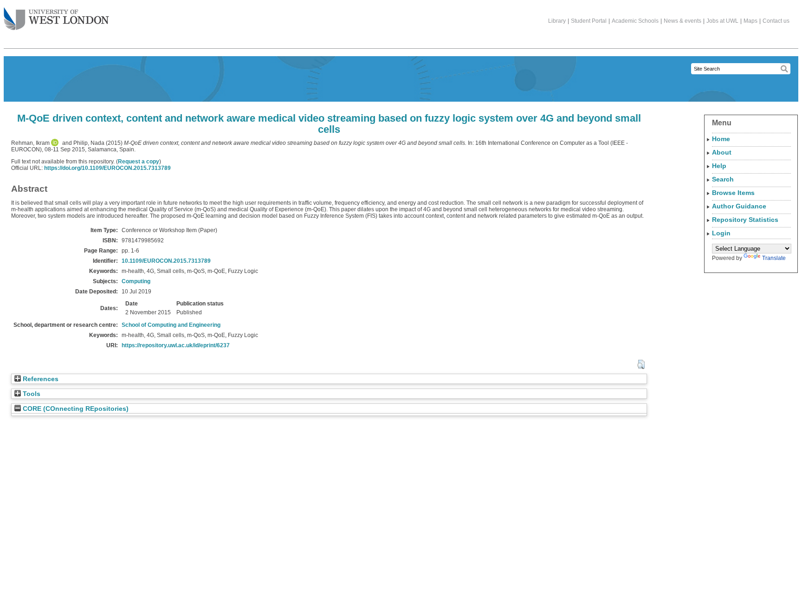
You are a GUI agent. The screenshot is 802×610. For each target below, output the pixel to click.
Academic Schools (635, 21)
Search (723, 179)
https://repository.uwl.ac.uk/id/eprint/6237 (176, 345)
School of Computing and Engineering (171, 325)
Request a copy (138, 161)
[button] (640, 364)
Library (557, 21)
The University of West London (56, 19)
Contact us (776, 21)
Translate (774, 258)
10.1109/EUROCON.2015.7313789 (166, 261)
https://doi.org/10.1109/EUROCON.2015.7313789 (107, 168)
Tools (30, 393)
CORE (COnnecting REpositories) (75, 408)
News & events (682, 21)
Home (721, 139)
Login (721, 233)
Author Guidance (739, 206)
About (721, 152)
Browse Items (733, 192)
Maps (750, 21)
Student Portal (589, 21)
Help (719, 165)
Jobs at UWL (722, 21)
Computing (136, 281)
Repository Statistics (745, 219)
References (39, 379)
